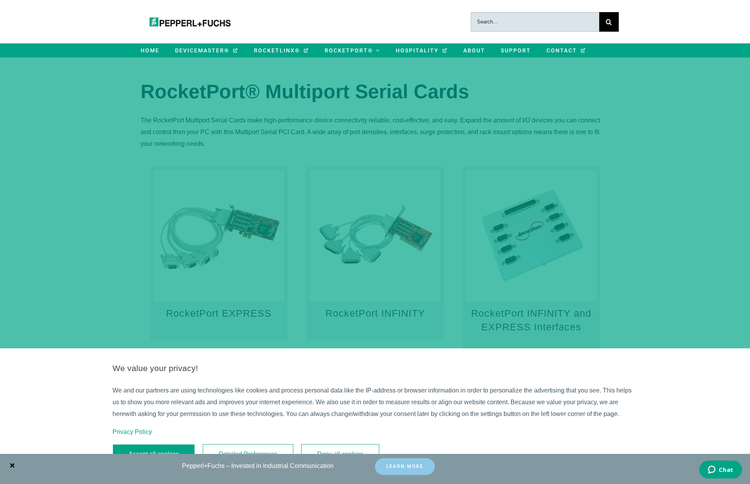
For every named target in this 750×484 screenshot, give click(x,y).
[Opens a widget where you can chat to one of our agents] (720, 470)
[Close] (12, 465)
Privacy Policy (132, 431)
